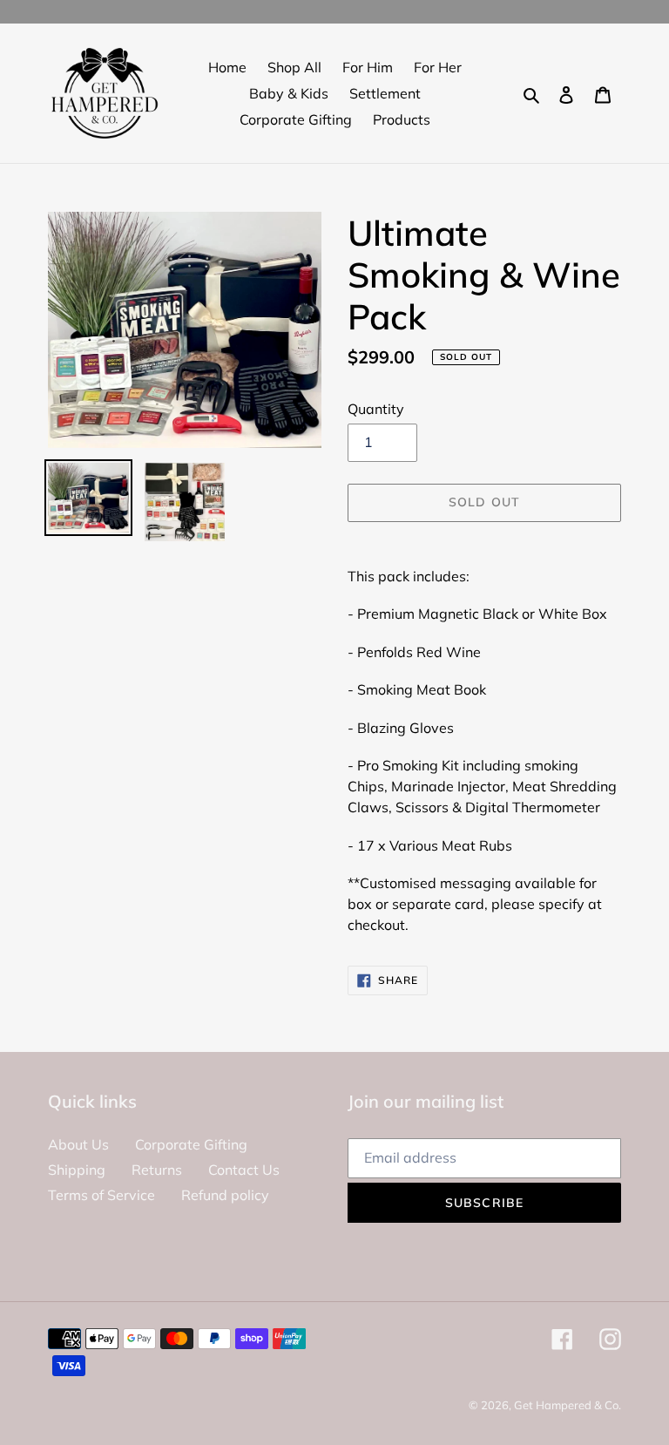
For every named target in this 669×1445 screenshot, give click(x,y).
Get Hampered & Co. (567, 1405)
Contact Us (244, 1169)
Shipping (76, 1169)
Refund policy (225, 1195)
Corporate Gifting (191, 1144)
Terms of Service (101, 1195)
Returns (157, 1169)
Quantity (376, 408)
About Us (78, 1144)
